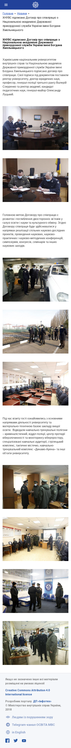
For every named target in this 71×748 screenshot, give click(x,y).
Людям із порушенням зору (32, 717)
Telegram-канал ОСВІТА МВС (33, 724)
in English (19, 732)
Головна (8, 13)
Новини (22, 13)
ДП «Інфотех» (42, 701)
